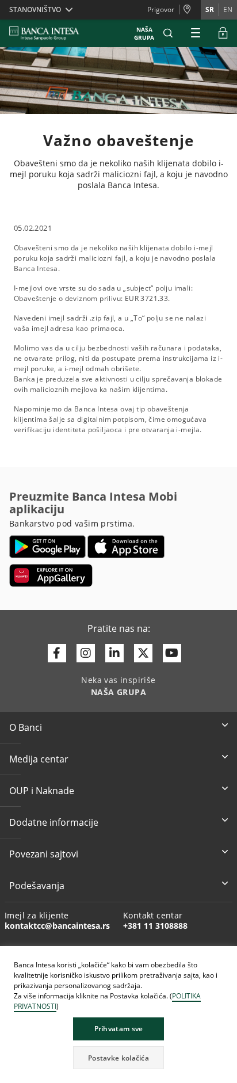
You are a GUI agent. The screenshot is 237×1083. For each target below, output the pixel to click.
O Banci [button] (25, 727)
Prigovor (160, 9)
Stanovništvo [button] (35, 9)
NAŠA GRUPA (144, 33)
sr (209, 9)
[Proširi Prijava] (223, 33)
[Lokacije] (190, 10)
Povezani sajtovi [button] (43, 854)
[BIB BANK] (51, 33)
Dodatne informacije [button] (53, 822)
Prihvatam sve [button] (118, 1029)
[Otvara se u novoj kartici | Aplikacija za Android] (47, 546)
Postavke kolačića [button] (118, 1058)
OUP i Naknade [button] (41, 790)
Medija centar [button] (38, 759)
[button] (168, 33)
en (227, 9)
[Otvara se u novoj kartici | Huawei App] (51, 575)
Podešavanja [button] (36, 885)
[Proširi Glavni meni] (195, 33)
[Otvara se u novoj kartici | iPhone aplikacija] (126, 546)
